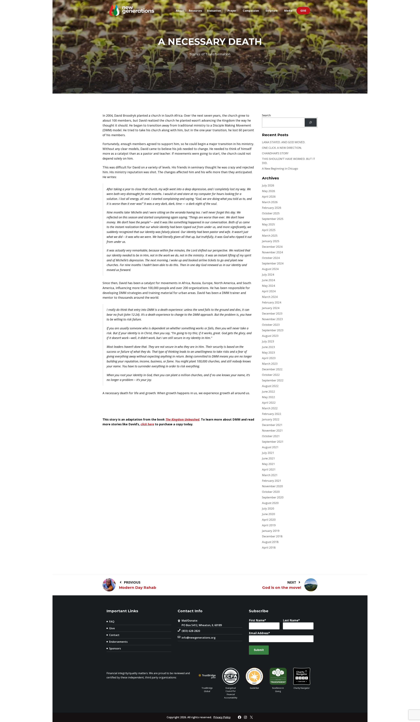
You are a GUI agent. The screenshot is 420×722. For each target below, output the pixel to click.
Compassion (251, 10)
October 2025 (271, 213)
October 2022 (271, 375)
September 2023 (273, 330)
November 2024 (272, 252)
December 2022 (272, 369)
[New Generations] (131, 10)
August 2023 (270, 336)
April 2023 (269, 358)
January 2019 (270, 531)
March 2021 (270, 475)
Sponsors (115, 648)
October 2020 (271, 492)
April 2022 (269, 402)
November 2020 (272, 486)
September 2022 (273, 380)
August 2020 (270, 503)
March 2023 (270, 364)
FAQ (111, 621)
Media (288, 10)
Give (303, 10)
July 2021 (268, 453)
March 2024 (270, 297)
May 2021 (268, 464)
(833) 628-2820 (191, 631)
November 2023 (272, 319)
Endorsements (118, 642)
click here (147, 424)
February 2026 (271, 208)
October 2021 (271, 436)
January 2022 (270, 419)
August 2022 (270, 386)
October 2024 (271, 258)
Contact (114, 635)
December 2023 (272, 313)
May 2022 (268, 397)
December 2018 (272, 536)
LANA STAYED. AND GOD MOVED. (283, 142)
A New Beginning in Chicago (280, 168)
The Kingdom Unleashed (182, 419)
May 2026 (268, 191)
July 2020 (268, 508)
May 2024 (268, 286)
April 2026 (269, 196)
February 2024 (271, 302)
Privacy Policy (222, 717)
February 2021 (271, 480)
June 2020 (268, 514)
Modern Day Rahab (137, 587)
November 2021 (272, 430)
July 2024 (268, 274)
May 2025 (268, 224)
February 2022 (271, 414)
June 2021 (268, 458)
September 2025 (273, 219)
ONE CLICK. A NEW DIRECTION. (282, 148)
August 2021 (270, 447)
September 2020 (273, 497)
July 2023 (268, 341)
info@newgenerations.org (198, 637)
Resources (195, 10)
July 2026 (268, 185)
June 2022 (268, 391)
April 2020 (269, 519)
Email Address (258, 633)
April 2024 (269, 291)
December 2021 (272, 425)
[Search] (311, 122)
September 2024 (273, 263)
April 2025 (269, 230)
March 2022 (270, 408)
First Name (256, 620)
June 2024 (268, 280)
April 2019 (269, 525)
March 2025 (270, 235)
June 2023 (268, 347)
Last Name (290, 620)
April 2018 (269, 547)
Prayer (232, 10)
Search (266, 115)
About (180, 10)
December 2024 (272, 247)
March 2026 (270, 202)
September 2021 (273, 441)
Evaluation (214, 10)
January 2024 (270, 308)
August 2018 (270, 542)
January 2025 (270, 241)
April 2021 (269, 469)
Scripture (271, 10)
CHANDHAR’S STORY (275, 153)
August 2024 (270, 269)
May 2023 (268, 352)
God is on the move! (281, 587)
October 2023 (271, 325)
